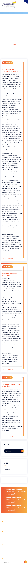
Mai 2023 (7, 469)
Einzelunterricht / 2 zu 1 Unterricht (11, 385)
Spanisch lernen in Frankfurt (9, 274)
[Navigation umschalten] (25, 2)
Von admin (10, 258)
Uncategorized (6, 535)
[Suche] (22, 451)
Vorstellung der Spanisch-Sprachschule (11, 70)
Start (14, 44)
